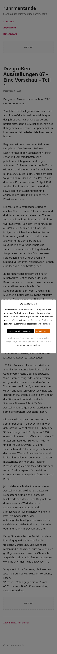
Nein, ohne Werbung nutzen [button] (20, 331)
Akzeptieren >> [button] (42, 331)
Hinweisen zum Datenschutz (28, 345)
